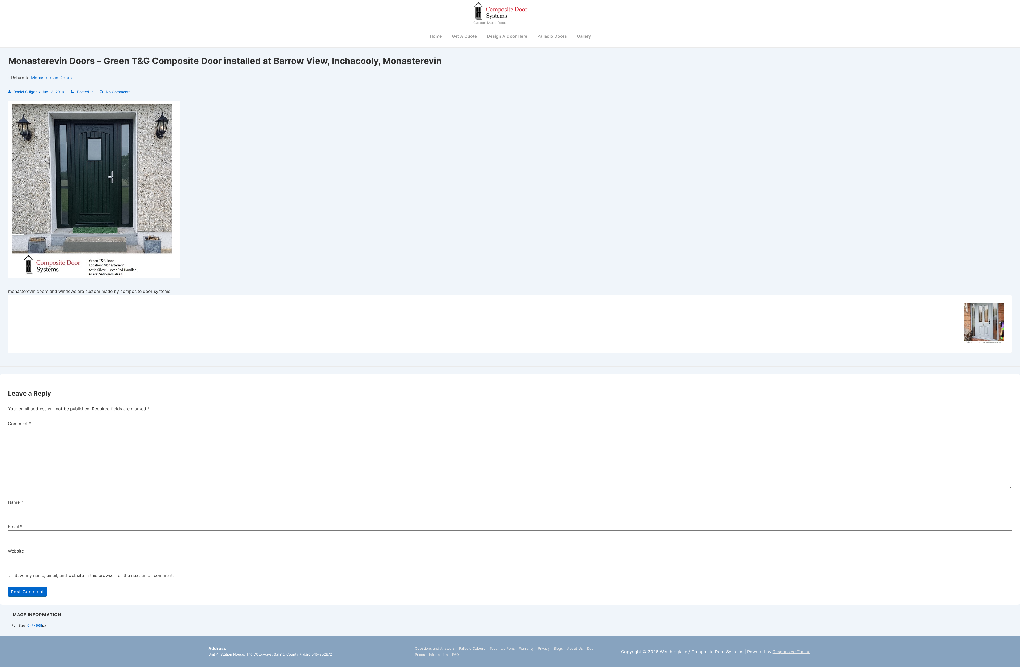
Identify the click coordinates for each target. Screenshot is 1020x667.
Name (14, 502)
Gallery (584, 36)
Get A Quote (464, 36)
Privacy (544, 648)
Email (13, 526)
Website (16, 551)
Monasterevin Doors (51, 77)
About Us (575, 648)
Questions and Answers (435, 648)
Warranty (526, 648)
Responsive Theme (791, 651)
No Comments (118, 91)
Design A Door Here (507, 36)
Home (436, 36)
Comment (19, 423)
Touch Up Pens (502, 648)
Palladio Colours (472, 648)
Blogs (558, 648)
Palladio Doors (552, 36)
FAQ (455, 654)
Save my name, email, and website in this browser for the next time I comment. (94, 575)
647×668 (34, 625)
